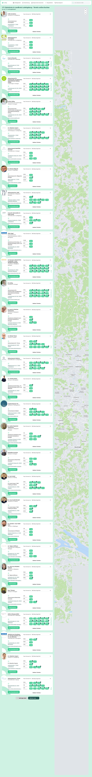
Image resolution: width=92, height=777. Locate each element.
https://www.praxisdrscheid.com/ (15, 490)
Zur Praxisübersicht (13, 51)
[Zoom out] (85, 11)
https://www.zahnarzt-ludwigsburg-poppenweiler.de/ (15, 368)
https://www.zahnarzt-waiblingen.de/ (15, 182)
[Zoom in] (85, 10)
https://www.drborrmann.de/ (14, 273)
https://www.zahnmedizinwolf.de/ (15, 203)
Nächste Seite (32, 698)
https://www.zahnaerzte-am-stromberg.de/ (15, 250)
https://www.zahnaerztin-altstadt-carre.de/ (15, 326)
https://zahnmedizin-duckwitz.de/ (15, 158)
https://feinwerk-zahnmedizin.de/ (15, 556)
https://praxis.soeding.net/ (14, 91)
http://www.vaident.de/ (13, 416)
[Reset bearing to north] (85, 13)
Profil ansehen (12, 31)
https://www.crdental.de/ (13, 536)
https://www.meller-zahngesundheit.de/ (15, 624)
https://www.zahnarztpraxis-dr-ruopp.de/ (15, 223)
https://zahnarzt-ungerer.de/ (14, 138)
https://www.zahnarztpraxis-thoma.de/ (15, 348)
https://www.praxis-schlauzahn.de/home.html (15, 68)
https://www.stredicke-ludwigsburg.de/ (15, 27)
